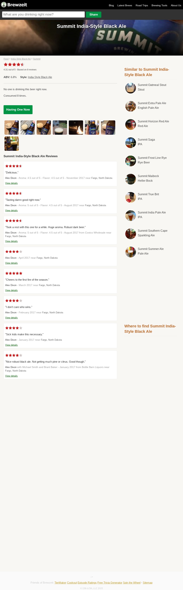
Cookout (72, 582)
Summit (36, 59)
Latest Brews (124, 5)
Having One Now (18, 109)
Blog (111, 5)
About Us (176, 5)
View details (11, 183)
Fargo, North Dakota (101, 178)
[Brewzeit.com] (14, 7)
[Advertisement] (151, 290)
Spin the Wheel (131, 582)
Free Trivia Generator (109, 582)
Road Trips (142, 5)
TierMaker (60, 582)
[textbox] (43, 14)
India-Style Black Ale (21, 59)
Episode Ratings (87, 582)
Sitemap (147, 582)
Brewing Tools (159, 5)
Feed (6, 59)
